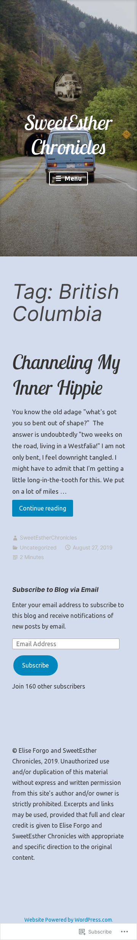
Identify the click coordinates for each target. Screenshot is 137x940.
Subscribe (35, 665)
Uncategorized (38, 547)
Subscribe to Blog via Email (55, 589)
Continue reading (39, 510)
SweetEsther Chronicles (68, 134)
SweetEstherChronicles (48, 537)
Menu (72, 178)
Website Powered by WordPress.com (68, 920)
